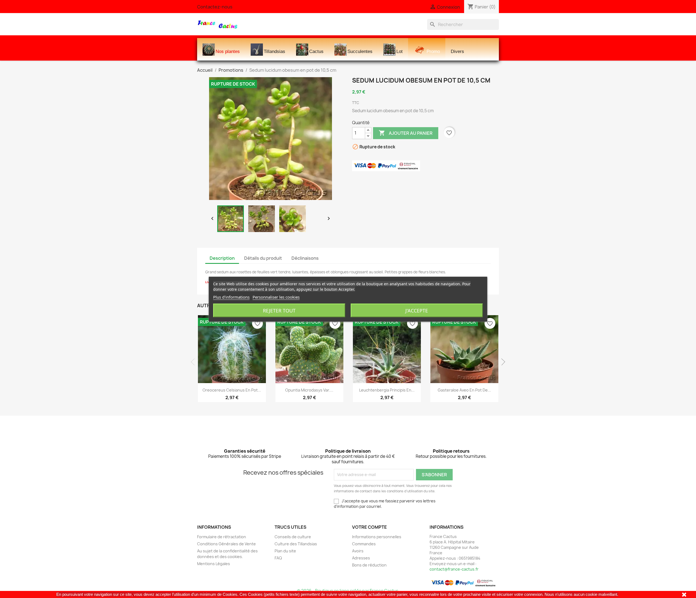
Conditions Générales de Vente (226, 543)
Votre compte (369, 527)
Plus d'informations (231, 296)
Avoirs (357, 550)
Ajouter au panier (406, 133)
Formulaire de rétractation (221, 536)
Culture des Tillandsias (296, 543)
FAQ (278, 558)
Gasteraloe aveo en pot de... (464, 390)
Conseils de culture (293, 536)
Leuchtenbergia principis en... (387, 390)
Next (501, 361)
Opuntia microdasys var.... (309, 390)
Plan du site (285, 550)
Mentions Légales (213, 563)
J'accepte (416, 310)
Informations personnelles (376, 536)
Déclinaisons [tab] (305, 258)
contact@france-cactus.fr (454, 569)
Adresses (361, 558)
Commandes (364, 543)
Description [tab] (222, 258)
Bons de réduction (369, 565)
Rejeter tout (279, 310)
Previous (194, 361)
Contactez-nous (214, 7)
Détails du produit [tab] (263, 258)
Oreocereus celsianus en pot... (232, 390)
